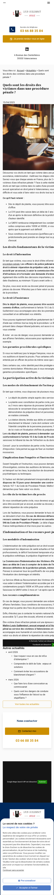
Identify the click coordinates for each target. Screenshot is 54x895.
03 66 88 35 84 (31, 31)
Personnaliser (28, 880)
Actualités (31, 70)
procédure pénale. (11, 264)
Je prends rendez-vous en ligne (27, 38)
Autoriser (42, 782)
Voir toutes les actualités (27, 704)
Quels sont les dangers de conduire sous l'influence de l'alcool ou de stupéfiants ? (31, 694)
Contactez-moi (27, 731)
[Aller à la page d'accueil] (27, 15)
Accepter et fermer (28, 887)
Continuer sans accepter (13, 870)
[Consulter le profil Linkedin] (27, 49)
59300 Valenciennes (27, 57)
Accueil (20, 70)
